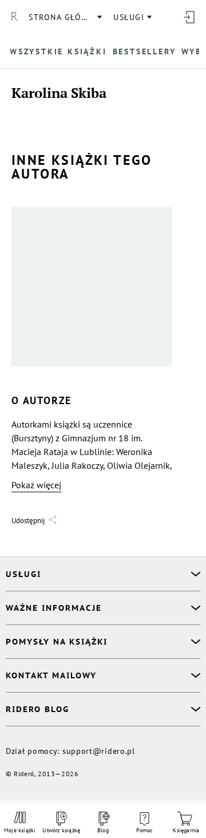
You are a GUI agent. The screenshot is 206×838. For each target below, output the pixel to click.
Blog (103, 830)
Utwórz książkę (61, 830)
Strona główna (65, 17)
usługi (128, 17)
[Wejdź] (189, 17)
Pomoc (144, 830)
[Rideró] (14, 17)
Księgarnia (186, 830)
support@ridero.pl (98, 751)
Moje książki (19, 830)
